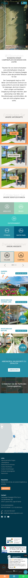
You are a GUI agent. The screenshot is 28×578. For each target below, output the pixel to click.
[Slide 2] (15, 265)
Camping (14, 178)
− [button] (2, 427)
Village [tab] (7, 260)
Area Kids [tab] (7, 211)
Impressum (4, 473)
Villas (14, 133)
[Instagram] (5, 517)
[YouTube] (8, 517)
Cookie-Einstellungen (7, 469)
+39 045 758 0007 (9, 511)
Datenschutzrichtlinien (8, 465)
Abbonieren (14, 370)
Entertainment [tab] (14, 223)
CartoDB (26, 452)
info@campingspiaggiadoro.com (13, 513)
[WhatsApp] (23, 576)
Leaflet (15, 452)
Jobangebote (5, 463)
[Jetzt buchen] (14, 576)
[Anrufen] (4, 576)
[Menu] (18, 3)
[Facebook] (2, 517)
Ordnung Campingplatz (8, 471)
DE (24, 3)
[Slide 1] (13, 265)
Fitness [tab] (7, 235)
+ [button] (2, 425)
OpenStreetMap (20, 452)
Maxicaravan (14, 156)
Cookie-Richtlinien (6, 467)
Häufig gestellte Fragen (8, 460)
